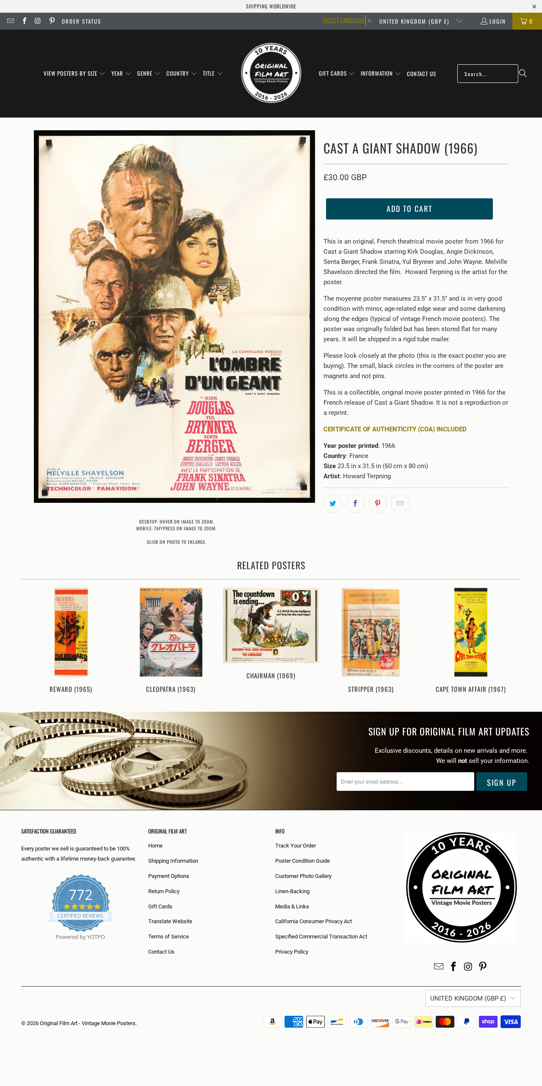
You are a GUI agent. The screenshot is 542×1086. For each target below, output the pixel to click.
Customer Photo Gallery (303, 876)
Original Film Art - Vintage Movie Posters (88, 1023)
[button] (75, 73)
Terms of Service (168, 936)
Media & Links (292, 906)
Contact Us (161, 952)
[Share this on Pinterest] (377, 503)
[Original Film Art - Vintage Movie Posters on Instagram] (37, 21)
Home (155, 845)
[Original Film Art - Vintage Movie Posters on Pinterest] (51, 21)
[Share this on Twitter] (333, 503)
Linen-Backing (292, 891)
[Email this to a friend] (400, 503)
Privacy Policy (291, 952)
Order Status (81, 21)
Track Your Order (295, 845)
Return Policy (164, 891)
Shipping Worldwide (271, 6)
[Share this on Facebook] (355, 503)
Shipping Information (173, 861)
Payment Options (168, 876)
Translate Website (170, 921)
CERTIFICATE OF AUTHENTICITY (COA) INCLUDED (395, 429)
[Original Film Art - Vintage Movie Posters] (271, 73)
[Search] (523, 73)
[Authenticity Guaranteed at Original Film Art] (21, 946)
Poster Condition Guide (302, 861)
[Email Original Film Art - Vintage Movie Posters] (10, 21)
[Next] (508, 641)
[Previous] (33, 641)
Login (497, 21)
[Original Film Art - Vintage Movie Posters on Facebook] (24, 21)
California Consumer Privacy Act (313, 921)
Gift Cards (160, 906)
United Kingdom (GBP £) (415, 21)
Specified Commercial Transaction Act (321, 936)
